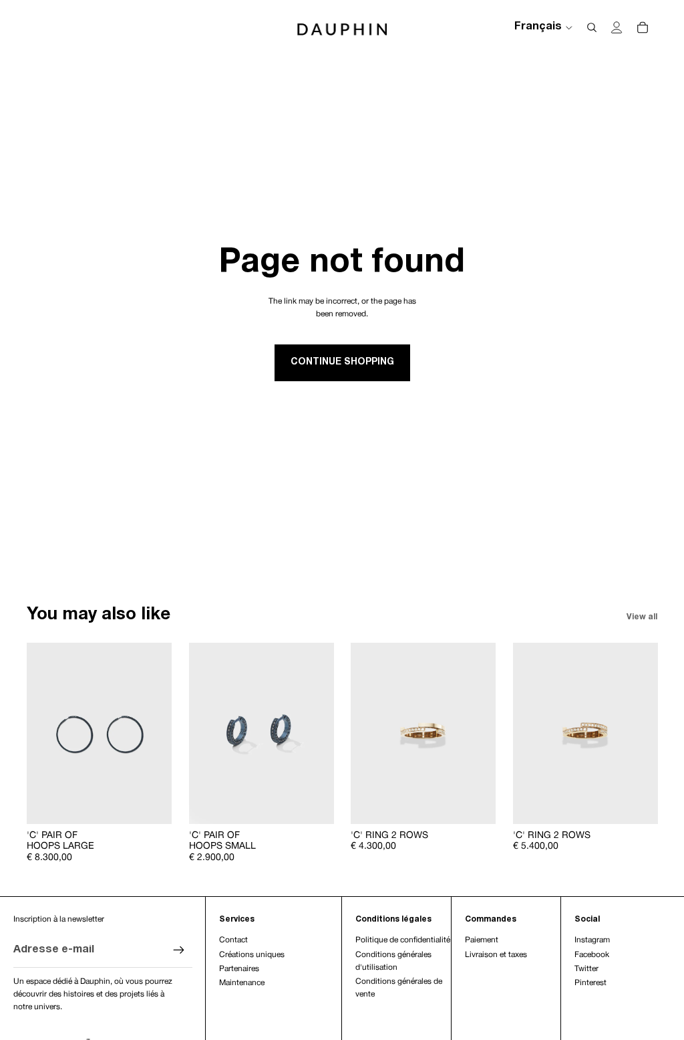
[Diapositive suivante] (160, 733)
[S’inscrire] (179, 950)
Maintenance (242, 982)
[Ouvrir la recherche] (592, 27)
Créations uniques (252, 954)
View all (642, 617)
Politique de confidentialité (402, 940)
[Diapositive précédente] (37, 733)
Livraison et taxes (496, 954)
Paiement (481, 940)
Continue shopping (342, 362)
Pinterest (590, 982)
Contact (233, 940)
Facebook (591, 954)
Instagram (592, 940)
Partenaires (239, 968)
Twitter (586, 968)
